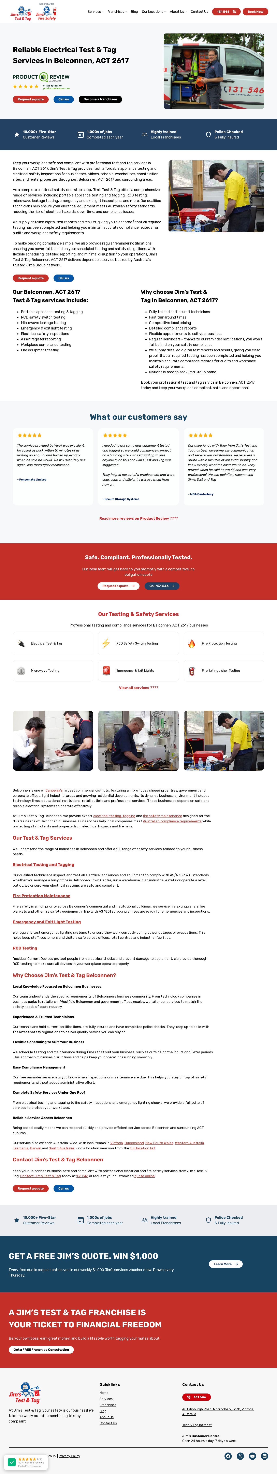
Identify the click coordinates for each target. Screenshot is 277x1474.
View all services (134, 688)
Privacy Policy (69, 1456)
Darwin (35, 1148)
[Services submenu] (103, 12)
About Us (107, 1417)
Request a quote (31, 99)
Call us (63, 99)
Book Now (255, 12)
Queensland (134, 1143)
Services (106, 1399)
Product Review (154, 518)
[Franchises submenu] (126, 12)
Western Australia (189, 1143)
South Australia (61, 1148)
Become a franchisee (100, 99)
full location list (142, 1148)
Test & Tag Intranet (197, 1425)
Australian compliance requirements (172, 821)
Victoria (116, 1143)
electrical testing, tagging (114, 816)
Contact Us (108, 1423)
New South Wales (159, 1143)
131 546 (223, 12)
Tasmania (20, 1148)
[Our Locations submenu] (165, 12)
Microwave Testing (45, 671)
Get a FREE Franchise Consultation (41, 1350)
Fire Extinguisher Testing (221, 671)
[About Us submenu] (186, 12)
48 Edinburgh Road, (197, 1409)
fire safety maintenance (162, 816)
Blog (103, 1411)
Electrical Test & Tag (46, 643)
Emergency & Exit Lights (135, 671)
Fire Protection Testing (219, 643)
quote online (144, 1176)
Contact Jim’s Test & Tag (40, 1176)
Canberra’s (54, 790)
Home (104, 1393)
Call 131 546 (159, 586)
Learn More (223, 1264)
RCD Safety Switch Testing (137, 643)
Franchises (108, 1405)
